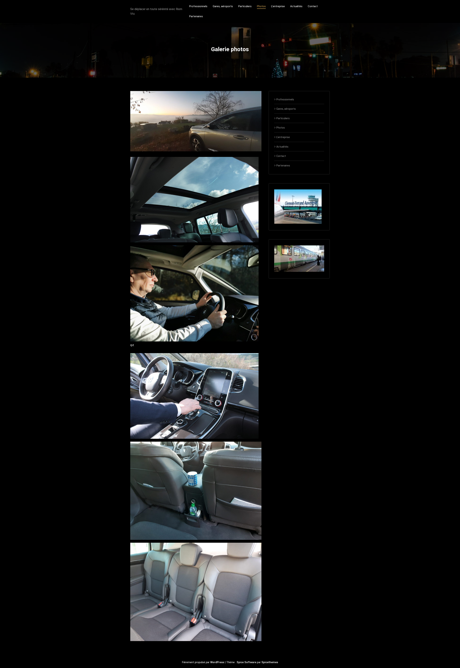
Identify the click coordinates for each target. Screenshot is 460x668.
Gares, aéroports (286, 108)
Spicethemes (269, 662)
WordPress (217, 662)
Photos (280, 127)
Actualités (282, 146)
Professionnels (285, 99)
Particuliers (283, 118)
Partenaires (283, 165)
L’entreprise (283, 137)
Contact (281, 156)
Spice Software (246, 662)
